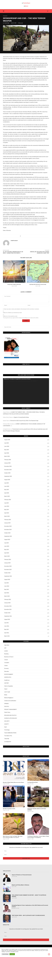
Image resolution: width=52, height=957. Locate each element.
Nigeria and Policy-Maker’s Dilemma (20, 885)
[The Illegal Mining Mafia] (38, 770)
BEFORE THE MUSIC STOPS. (9, 808)
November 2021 (8, 609)
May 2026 (6, 449)
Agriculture (6, 645)
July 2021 (6, 622)
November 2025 (8, 469)
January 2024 (7, 522)
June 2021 (6, 626)
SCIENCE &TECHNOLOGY (10, 718)
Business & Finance (8, 656)
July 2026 (6, 443)
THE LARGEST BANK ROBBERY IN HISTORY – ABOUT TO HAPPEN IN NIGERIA (29, 896)
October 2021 (7, 612)
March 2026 (7, 456)
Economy (6, 668)
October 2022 (7, 572)
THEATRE (6, 738)
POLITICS (6, 706)
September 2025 (8, 476)
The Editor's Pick (8, 735)
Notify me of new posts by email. (10, 316)
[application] (26, 391)
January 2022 (7, 602)
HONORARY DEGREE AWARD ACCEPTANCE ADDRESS (36, 809)
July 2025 (6, 483)
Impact (5, 688)
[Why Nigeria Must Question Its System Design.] (38, 271)
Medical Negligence (8, 697)
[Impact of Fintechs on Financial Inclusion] (7, 878)
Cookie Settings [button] (5, 954)
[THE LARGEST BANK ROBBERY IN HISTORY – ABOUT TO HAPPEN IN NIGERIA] (7, 898)
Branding (6, 653)
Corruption (6, 662)
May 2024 (6, 509)
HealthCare (7, 680)
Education (6, 671)
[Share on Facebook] (22, 236)
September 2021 (8, 616)
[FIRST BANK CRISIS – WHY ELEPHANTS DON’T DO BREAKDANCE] (7, 918)
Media (5, 694)
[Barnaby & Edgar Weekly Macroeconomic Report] (14, 770)
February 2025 (7, 499)
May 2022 (6, 589)
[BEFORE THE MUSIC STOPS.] (14, 796)
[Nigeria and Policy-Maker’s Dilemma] (7, 888)
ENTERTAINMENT (8, 674)
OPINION (6, 703)
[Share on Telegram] (27, 236)
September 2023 (8, 536)
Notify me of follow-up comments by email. (12, 312)
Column (6, 659)
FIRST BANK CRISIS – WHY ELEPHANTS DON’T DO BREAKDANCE (28, 915)
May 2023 (6, 549)
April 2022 (6, 592)
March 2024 (7, 516)
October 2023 (7, 532)
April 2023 (6, 552)
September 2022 (8, 576)
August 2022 (7, 579)
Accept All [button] (12, 954)
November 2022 (8, 569)
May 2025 (6, 489)
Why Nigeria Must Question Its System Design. (37, 284)
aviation (6, 650)
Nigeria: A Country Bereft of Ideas (21, 417)
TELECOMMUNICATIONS (10, 732)
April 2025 (6, 492)
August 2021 (7, 619)
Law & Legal (7, 691)
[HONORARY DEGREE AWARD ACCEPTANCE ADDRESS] (38, 796)
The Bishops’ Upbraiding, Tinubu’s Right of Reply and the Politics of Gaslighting (38, 837)
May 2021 (6, 629)
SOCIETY (6, 724)
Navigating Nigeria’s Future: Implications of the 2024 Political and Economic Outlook (30, 906)
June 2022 (6, 586)
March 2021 (7, 636)
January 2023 (7, 562)
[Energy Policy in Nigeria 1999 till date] (14, 271)
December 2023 (8, 526)
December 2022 (8, 566)
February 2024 (7, 519)
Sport (5, 727)
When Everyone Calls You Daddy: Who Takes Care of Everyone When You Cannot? (12, 837)
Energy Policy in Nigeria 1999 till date (14, 284)
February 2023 (7, 559)
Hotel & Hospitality (8, 686)
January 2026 (7, 463)
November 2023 (8, 529)
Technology (7, 729)
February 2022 (7, 599)
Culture (6, 665)
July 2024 (6, 502)
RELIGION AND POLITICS (10, 715)
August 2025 (7, 479)
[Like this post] (21, 236)
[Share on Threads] (28, 236)
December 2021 (8, 606)
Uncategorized (7, 741)
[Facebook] (43, 11)
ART (5, 648)
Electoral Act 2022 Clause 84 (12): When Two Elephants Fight (24, 420)
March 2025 (7, 496)
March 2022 (7, 596)
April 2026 (6, 453)
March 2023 (7, 556)
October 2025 (7, 472)
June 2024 (6, 506)
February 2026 (7, 459)
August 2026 (7, 439)
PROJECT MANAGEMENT (10, 709)
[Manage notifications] (49, 954)
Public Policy (7, 712)
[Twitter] (44, 11)
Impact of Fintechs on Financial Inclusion (22, 874)
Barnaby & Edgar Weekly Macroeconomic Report (13, 782)
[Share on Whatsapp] (26, 236)
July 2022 (6, 582)
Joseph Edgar (14, 240)
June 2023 (6, 546)
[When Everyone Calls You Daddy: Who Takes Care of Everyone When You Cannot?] (14, 824)
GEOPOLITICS (7, 677)
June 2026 (6, 446)
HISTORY (6, 683)
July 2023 (6, 542)
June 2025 (6, 486)
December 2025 (8, 466)
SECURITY (7, 721)
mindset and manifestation (10, 700)
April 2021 (6, 632)
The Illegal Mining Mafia (32, 782)
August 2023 (7, 539)
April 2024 (6, 512)
